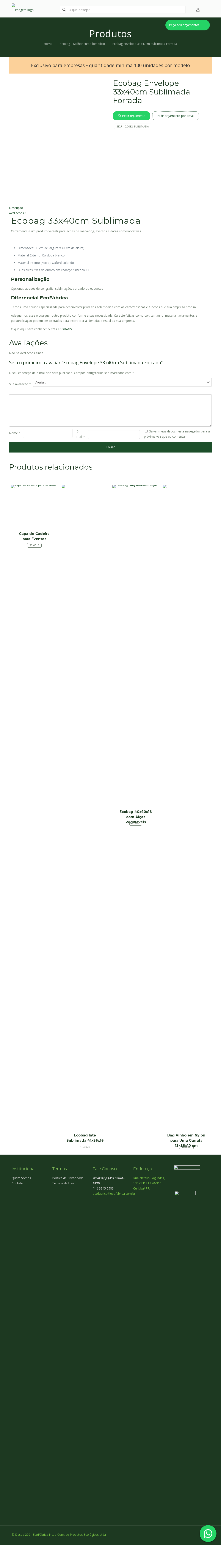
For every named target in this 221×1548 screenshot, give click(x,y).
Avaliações (18, 213)
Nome (14, 433)
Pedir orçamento (134, 116)
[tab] (110, 208)
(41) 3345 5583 (103, 1188)
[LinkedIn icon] (198, 1534)
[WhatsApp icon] (185, 1534)
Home (48, 44)
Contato (17, 1183)
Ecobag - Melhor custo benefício (82, 44)
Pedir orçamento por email (175, 116)
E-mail (81, 433)
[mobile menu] (205, 9)
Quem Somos (21, 1178)
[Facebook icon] (189, 1534)
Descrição (16, 208)
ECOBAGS (65, 329)
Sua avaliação (20, 384)
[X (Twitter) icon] (194, 1534)
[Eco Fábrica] (30, 9)
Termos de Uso (63, 1183)
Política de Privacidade (67, 1178)
